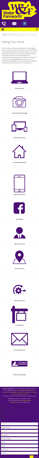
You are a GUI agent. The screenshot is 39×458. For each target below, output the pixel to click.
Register (2, 417)
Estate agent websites (15, 402)
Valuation (2, 415)
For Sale (2, 408)
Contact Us (3, 419)
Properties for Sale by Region (9, 392)
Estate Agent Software (26, 400)
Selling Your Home (5, 409)
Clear (31, 457)
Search (36, 457)
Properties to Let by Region (24, 392)
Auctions (2, 411)
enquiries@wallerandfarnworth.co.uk (26, 390)
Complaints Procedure (22, 394)
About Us (2, 413)
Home (1, 406)
